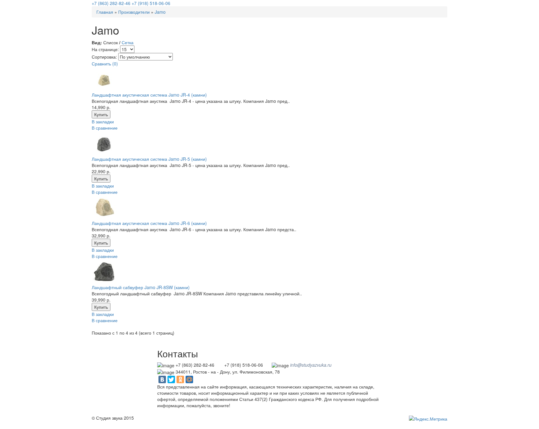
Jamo (160, 12)
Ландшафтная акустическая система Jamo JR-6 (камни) (149, 223)
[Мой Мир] (189, 379)
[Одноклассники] (180, 379)
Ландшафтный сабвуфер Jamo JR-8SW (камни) (141, 287)
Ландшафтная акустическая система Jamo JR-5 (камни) (149, 159)
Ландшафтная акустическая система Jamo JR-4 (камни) (149, 95)
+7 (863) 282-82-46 (111, 3)
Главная (104, 12)
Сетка (128, 42)
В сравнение (105, 128)
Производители (134, 12)
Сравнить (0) (105, 63)
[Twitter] (171, 379)
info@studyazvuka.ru (311, 365)
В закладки (103, 121)
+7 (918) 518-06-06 (151, 3)
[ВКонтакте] (162, 379)
